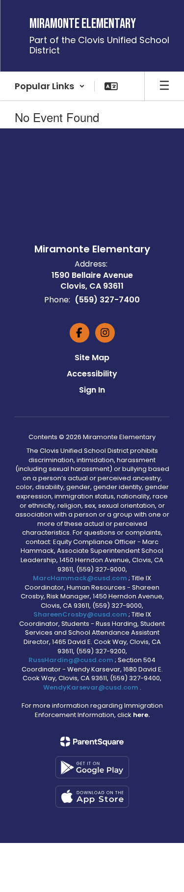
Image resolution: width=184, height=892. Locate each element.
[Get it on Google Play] (92, 767)
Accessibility (92, 373)
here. (141, 714)
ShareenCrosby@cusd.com (80, 614)
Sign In (92, 390)
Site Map (92, 357)
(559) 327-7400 (107, 299)
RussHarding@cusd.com (70, 660)
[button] (50, 86)
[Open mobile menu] (164, 86)
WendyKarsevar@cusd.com (91, 687)
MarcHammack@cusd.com (80, 578)
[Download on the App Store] (92, 797)
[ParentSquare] (92, 741)
